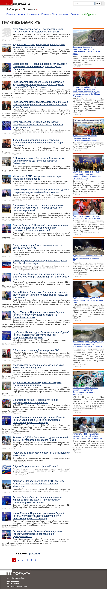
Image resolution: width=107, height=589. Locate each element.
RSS (25, 587)
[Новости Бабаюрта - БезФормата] (15, 3)
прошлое (34, 553)
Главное (11, 14)
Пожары (75, 14)
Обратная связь (13, 581)
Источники (33, 14)
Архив (21, 14)
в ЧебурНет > (89, 14)
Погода (45, 14)
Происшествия (60, 14)
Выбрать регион (13, 583)
